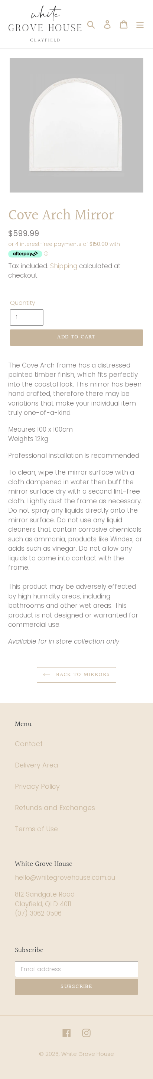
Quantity (22, 302)
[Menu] (140, 24)
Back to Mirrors (82, 674)
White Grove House (87, 1054)
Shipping (63, 266)
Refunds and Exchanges (55, 807)
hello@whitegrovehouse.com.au (65, 877)
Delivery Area (36, 765)
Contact (29, 743)
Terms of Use (36, 829)
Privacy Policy (37, 786)
